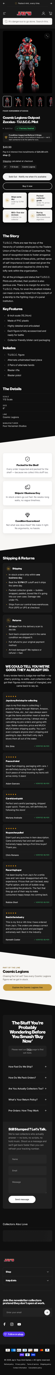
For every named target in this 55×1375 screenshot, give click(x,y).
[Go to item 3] (29, 101)
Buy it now (27, 186)
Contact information (20, 1368)
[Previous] (4, 3)
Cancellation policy (35, 1368)
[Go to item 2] (18, 101)
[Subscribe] (47, 1312)
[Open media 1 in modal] (47, 36)
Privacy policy (20, 1364)
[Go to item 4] (40, 101)
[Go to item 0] (7, 101)
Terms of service (33, 1364)
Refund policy (9, 1364)
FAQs (29, 1049)
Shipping (7, 161)
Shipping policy (45, 1364)
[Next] (51, 3)
